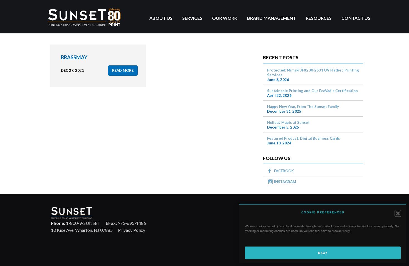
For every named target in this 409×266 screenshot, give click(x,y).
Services (192, 18)
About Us (161, 18)
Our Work (224, 18)
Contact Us (355, 18)
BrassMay (74, 57)
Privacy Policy (131, 230)
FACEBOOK (284, 171)
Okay (322, 253)
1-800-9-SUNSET (75, 223)
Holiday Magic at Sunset (288, 122)
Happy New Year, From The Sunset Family (303, 106)
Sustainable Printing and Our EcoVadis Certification (312, 90)
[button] (398, 213)
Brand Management (271, 18)
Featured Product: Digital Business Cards (303, 138)
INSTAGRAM (285, 181)
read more (123, 70)
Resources (319, 18)
